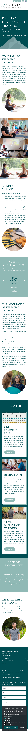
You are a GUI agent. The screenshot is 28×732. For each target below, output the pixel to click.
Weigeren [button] (22, 727)
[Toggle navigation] (25, 7)
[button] (5, 718)
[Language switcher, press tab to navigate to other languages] (26, 1)
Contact (12, 714)
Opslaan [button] (14, 727)
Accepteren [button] (7, 727)
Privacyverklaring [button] (8, 716)
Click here (4, 677)
